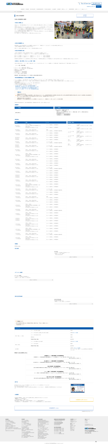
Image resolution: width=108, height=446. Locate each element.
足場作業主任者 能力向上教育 (42, 431)
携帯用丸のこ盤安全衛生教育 (42, 435)
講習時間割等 (71, 9)
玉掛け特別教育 (24, 422)
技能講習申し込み (85, 16)
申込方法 (71, 424)
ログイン (98, 6)
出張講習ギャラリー (73, 422)
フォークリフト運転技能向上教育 (59, 433)
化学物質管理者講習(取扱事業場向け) (43, 422)
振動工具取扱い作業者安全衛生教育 (43, 434)
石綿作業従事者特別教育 (25, 427)
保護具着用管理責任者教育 (42, 420)
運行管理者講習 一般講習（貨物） (59, 430)
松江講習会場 (72, 429)
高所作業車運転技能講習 (9, 421)
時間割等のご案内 (73, 425)
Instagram (86, 421)
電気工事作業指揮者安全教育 (42, 437)
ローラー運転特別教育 (25, 433)
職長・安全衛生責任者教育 (42, 423)
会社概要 (86, 420)
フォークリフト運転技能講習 (9, 422)
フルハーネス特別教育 (25, 420)
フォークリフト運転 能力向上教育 (43, 427)
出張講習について (73, 420)
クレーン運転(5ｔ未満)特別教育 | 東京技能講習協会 (54, 371)
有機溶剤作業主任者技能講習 (9, 430)
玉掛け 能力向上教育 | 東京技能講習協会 (54, 376)
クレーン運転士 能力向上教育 (42, 428)
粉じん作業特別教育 (25, 437)
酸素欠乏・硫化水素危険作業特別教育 (27, 429)
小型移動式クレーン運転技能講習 (10, 423)
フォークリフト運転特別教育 (26, 431)
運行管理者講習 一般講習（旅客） (59, 431)
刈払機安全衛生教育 (41, 436)
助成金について (72, 428)
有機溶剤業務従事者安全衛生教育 (43, 433)
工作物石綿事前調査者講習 (58, 421)
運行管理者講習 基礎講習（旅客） (59, 429)
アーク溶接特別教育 (25, 434)
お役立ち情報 (72, 430)
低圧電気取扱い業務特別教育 (26, 435)
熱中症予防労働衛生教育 (41, 438)
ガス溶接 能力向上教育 (41, 430)
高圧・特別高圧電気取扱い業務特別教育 (28, 436)
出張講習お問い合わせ (73, 421)
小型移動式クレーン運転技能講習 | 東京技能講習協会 (54, 355)
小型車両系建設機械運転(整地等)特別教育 (28, 432)
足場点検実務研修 (40, 432)
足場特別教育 (24, 430)
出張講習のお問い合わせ (81, 399)
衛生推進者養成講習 (57, 424)
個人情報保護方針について (89, 424)
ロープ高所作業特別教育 (25, 423)
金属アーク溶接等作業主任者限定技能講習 (11, 427)
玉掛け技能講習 (7, 420)
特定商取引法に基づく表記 (89, 425)
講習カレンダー (65, 9)
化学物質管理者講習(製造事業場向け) (43, 421)
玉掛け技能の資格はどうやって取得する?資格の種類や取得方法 (30, 75)
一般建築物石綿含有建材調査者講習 (59, 420)
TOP (15, 11)
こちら (19, 246)
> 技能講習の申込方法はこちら (87, 411)
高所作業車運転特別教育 (25, 421)
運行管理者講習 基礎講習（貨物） (59, 428)
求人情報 (86, 422)
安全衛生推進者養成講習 (57, 423)
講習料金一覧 (72, 427)
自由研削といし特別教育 (25, 428)
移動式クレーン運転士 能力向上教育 (43, 429)
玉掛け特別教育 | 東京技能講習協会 (54, 366)
